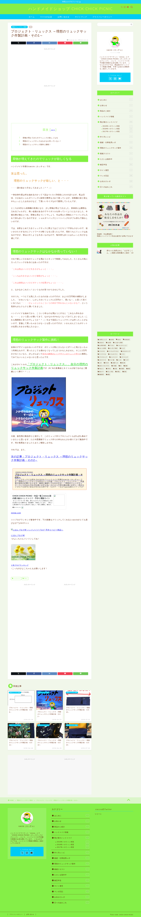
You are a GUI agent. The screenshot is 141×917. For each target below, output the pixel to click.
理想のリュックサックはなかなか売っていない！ (42, 141)
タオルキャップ (126, 351)
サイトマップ (81, 17)
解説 (109, 374)
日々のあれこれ (116, 187)
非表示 (53, 130)
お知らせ (115, 105)
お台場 (109, 342)
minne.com (16, 513)
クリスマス (102, 351)
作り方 (107, 363)
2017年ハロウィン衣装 (117, 131)
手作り (25, 578)
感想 (126, 365)
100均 (112, 339)
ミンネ (119, 360)
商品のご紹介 (116, 111)
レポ (100, 363)
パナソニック (124, 357)
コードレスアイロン (114, 351)
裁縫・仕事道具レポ (115, 142)
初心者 (123, 363)
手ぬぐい (101, 368)
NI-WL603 (127, 339)
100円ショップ (103, 339)
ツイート (98, 814)
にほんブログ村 (18, 535)
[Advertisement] (49, 66)
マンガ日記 (116, 176)
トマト (123, 354)
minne (119, 339)
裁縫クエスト (115, 153)
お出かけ (101, 342)
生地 (125, 371)
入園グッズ (115, 363)
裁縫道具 (101, 374)
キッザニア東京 (113, 348)
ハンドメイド (16, 578)
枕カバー (101, 371)
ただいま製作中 (115, 159)
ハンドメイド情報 (115, 116)
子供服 (114, 365)
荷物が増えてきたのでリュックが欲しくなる (40, 138)
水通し (118, 371)
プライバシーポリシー (102, 17)
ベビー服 (112, 360)
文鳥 (116, 368)
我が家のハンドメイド (116, 122)
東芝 (129, 368)
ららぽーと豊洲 (118, 342)
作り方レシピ (115, 137)
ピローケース (102, 360)
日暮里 (122, 368)
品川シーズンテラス (104, 365)
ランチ (126, 360)
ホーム (32, 17)
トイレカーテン (113, 354)
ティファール (102, 354)
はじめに (115, 100)
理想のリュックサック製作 (19, 27)
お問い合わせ (64, 17)
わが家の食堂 (102, 345)
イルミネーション (122, 345)
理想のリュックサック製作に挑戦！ (37, 144)
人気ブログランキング (19, 565)
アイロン (112, 345)
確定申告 (116, 165)
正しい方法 (110, 371)
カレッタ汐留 (102, 348)
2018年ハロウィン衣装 (117, 129)
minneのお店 (46, 17)
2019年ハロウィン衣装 (117, 126)
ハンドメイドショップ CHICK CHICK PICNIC (70, 8)
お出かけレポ (116, 181)
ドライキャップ (103, 357)
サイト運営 (115, 170)
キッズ (123, 348)
